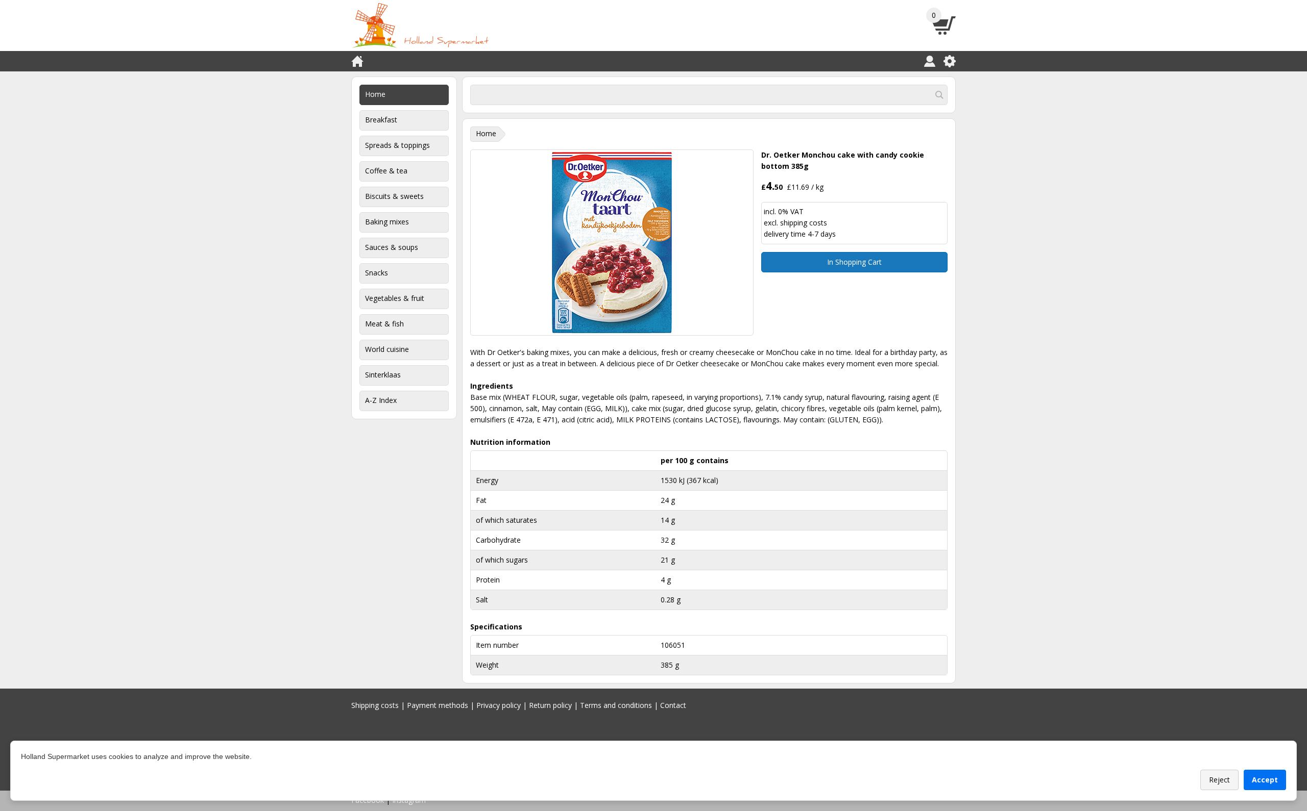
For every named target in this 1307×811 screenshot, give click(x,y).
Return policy (550, 705)
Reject (1219, 779)
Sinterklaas (383, 374)
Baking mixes (387, 221)
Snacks (376, 272)
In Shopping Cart (854, 262)
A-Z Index (381, 400)
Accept (1265, 779)
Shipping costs (375, 705)
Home (375, 94)
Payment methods (437, 705)
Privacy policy (498, 705)
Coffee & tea (386, 170)
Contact (673, 705)
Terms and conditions (616, 705)
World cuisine (387, 349)
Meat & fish (384, 323)
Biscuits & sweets (394, 196)
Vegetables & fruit (394, 298)
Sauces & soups (391, 247)
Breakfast (381, 119)
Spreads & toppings (397, 145)
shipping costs (803, 222)
